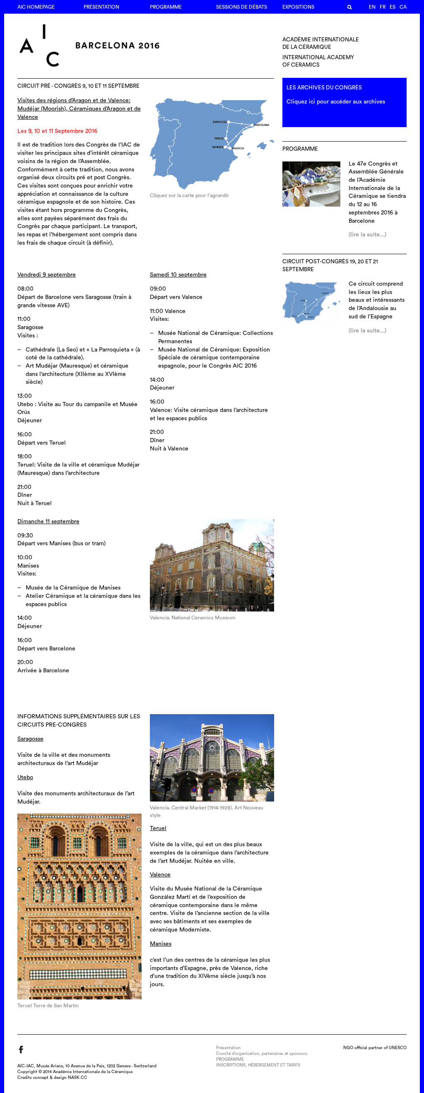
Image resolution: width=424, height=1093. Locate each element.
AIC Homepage (36, 7)
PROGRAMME (166, 7)
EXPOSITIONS (298, 7)
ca (403, 7)
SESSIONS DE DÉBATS (241, 7)
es (392, 7)
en (372, 7)
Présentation (101, 7)
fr (382, 7)
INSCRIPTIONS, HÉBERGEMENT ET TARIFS (258, 1065)
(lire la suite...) (367, 235)
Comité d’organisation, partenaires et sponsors (261, 1054)
